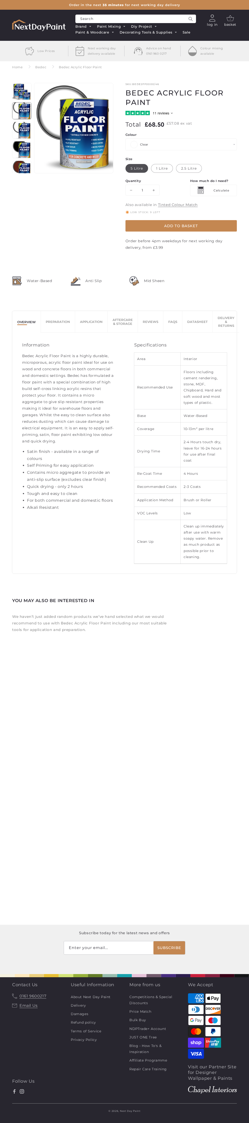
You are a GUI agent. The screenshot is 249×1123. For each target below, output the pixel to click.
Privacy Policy (84, 1039)
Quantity (133, 181)
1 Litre (162, 168)
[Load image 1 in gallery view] (22, 91)
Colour (130, 135)
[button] (83, 27)
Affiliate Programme (148, 1060)
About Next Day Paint (91, 997)
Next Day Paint (130, 1111)
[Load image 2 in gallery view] (22, 110)
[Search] (190, 19)
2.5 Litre (189, 168)
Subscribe (169, 947)
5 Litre (137, 168)
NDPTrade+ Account (147, 1029)
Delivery (78, 1005)
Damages (79, 1014)
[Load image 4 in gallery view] (22, 149)
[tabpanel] (124, 453)
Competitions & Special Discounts (150, 1000)
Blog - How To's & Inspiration (145, 1049)
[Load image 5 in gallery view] (22, 170)
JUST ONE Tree (143, 1037)
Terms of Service (86, 1031)
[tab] (26, 322)
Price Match (140, 1011)
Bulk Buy (137, 1020)
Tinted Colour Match (178, 204)
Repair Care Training (148, 1069)
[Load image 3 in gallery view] (22, 130)
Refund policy (83, 1022)
